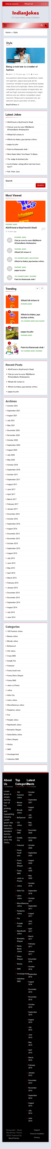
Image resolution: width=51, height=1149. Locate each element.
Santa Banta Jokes (14, 735)
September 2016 (13, 524)
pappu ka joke (12, 144)
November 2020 (13, 435)
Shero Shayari (12, 739)
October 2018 (12, 465)
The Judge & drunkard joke (17, 159)
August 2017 (12, 484)
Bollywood (34, 258)
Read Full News (11, 104)
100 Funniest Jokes (21, 258)
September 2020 (13, 445)
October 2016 (12, 519)
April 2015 (11, 573)
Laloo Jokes (12, 700)
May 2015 (11, 568)
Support (37, 1130)
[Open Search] (42, 25)
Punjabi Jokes (12, 720)
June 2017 (11, 489)
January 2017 (12, 509)
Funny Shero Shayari (15, 676)
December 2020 (13, 430)
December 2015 (13, 534)
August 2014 (12, 607)
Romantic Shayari (14, 730)
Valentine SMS (13, 759)
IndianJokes (25, 12)
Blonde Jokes (12, 641)
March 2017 (11, 499)
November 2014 (13, 598)
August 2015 (12, 553)
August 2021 (12, 416)
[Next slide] (45, 4)
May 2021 (11, 425)
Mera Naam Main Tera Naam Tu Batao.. (22, 154)
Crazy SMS (11, 656)
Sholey (10, 744)
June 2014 (11, 617)
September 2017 (13, 480)
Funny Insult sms (14, 671)
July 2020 (11, 455)
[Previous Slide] (42, 4)
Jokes (15, 224)
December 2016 (13, 514)
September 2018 (13, 470)
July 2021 (11, 420)
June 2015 (11, 563)
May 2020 (11, 460)
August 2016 (12, 529)
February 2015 (12, 583)
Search (9, 181)
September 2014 (13, 602)
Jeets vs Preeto (13, 685)
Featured (9, 224)
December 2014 (13, 593)
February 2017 (12, 504)
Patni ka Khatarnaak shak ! (17, 149)
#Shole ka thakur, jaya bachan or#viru (26, 4)
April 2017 (11, 494)
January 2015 (12, 588)
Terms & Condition (37, 1134)
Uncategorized (14, 61)
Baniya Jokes (12, 636)
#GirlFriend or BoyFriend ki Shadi (20, 122)
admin (10, 74)
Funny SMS (11, 680)
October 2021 (12, 406)
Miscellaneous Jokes (15, 705)
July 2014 (11, 612)
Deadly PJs (11, 661)
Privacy (37, 1138)
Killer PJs (11, 695)
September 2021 (13, 411)
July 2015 (11, 558)
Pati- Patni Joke (13, 172)
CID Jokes (11, 651)
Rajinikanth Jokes (14, 725)
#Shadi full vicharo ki (15, 135)
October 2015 (12, 543)
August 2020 (12, 450)
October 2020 (12, 440)
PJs (8, 715)
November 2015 (13, 539)
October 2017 (12, 475)
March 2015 (11, 578)
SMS (9, 749)
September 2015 (13, 548)
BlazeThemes (14, 1138)
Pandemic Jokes (13, 710)
